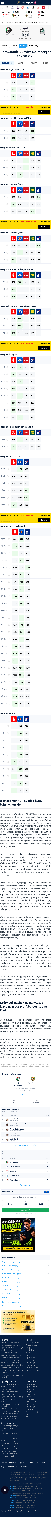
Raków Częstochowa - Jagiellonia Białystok (12, 1376)
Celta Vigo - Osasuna (8, 1399)
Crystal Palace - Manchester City (11, 1355)
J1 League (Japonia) (32, 1365)
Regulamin (34, 1462)
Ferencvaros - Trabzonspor (10, 1409)
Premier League (31, 1345)
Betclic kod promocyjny (9, 1436)
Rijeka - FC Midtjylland (8, 1394)
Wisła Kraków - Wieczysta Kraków (12, 1365)
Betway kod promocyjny (9, 1453)
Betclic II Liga (30, 1363)
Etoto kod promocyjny (8, 1451)
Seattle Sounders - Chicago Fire (11, 1373)
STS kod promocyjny (8, 1431)
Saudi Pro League (32, 1368)
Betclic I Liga (30, 1360)
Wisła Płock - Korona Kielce (10, 1343)
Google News (21, 1467)
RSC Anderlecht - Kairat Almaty (11, 1411)
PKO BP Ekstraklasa (32, 1343)
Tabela (13, 45)
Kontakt (4, 1462)
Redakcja (12, 1462)
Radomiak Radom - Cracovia (10, 1358)
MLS (27, 1417)
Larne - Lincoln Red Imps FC (10, 1392)
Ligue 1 (28, 1355)
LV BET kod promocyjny (8, 1441)
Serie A (28, 1353)
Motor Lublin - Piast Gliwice (10, 1363)
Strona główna (2, 22)
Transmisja (34, 45)
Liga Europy (30, 1389)
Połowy (33, 63)
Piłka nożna (9, 22)
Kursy (22, 45)
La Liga (28, 1348)
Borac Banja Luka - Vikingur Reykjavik (10, 1405)
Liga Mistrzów (30, 1358)
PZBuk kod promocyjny (8, 1446)
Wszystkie (7, 63)
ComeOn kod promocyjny (9, 1448)
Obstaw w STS (25, 1210)
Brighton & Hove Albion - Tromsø (12, 1397)
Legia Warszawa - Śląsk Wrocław (11, 1345)
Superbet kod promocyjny (9, 1426)
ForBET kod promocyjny (9, 1433)
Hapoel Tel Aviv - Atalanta (9, 1419)
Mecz (4, 45)
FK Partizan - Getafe (7, 1389)
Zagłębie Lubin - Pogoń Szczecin (12, 1370)
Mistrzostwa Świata (32, 1370)
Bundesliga (25, 28)
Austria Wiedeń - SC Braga (9, 1414)
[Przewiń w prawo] (48, 14)
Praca (42, 1462)
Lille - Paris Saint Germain (9, 1353)
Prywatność (23, 1462)
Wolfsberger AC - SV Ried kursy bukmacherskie (31, 22)
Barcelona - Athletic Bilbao (10, 1384)
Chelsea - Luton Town (8, 1402)
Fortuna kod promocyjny (9, 1428)
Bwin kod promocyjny (8, 1456)
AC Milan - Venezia (7, 1350)
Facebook (10, 1467)
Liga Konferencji (31, 1387)
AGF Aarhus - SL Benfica (9, 1416)
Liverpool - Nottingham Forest (11, 1360)
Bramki (46, 63)
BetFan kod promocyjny (9, 1438)
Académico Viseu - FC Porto (10, 1368)
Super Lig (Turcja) (32, 1412)
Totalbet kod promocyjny (9, 1443)
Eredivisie (29, 1409)
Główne (21, 63)
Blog (2, 1467)
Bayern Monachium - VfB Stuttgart (12, 1348)
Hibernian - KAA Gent (8, 1387)
